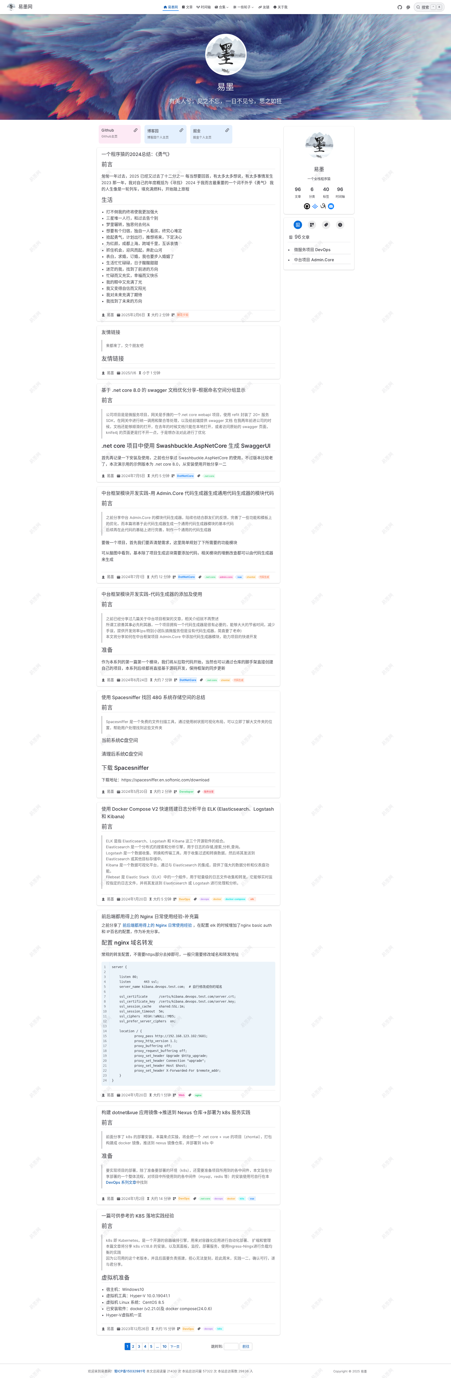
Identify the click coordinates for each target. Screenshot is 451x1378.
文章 (189, 7)
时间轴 (206, 7)
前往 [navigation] (245, 1346)
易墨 (110, 315)
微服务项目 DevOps (312, 249)
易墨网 (173, 7)
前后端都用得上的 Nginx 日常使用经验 (157, 925)
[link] (319, 157)
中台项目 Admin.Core (314, 259)
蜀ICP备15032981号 (129, 1371)
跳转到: (217, 1346)
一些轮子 (241, 8)
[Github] (307, 206)
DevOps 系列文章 (121, 1182)
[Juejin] (315, 206)
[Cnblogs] (323, 206)
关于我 (283, 7)
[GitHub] (400, 7)
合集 (220, 8)
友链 (266, 7)
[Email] (331, 206)
